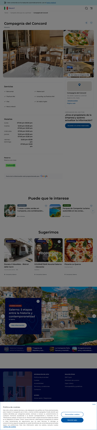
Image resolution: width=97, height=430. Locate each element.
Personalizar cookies (72, 414)
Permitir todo (72, 420)
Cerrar (94, 404)
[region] (48, 416)
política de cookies (10, 427)
